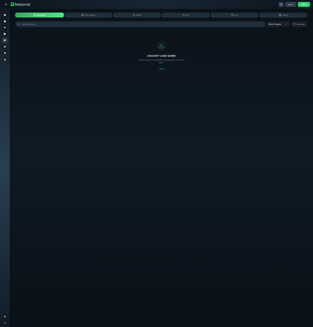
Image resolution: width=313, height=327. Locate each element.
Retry (161, 69)
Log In (290, 4)
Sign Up (304, 4)
